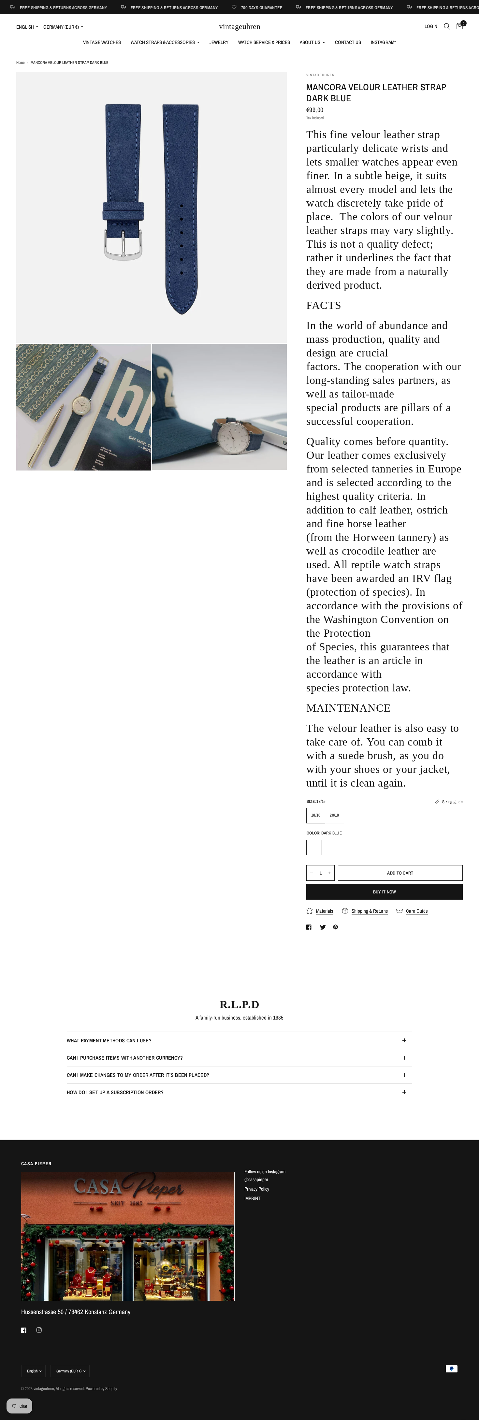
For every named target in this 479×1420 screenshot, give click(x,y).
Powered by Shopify (101, 1388)
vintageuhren (239, 26)
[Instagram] (43, 1330)
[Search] (447, 26)
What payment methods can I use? (109, 1040)
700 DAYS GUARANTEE (220, 7)
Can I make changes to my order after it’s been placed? (138, 1075)
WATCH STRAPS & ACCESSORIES (163, 42)
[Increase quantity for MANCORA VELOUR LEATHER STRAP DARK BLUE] (329, 872)
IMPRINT (252, 1198)
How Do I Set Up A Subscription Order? (115, 1092)
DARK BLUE (314, 847)
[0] (458, 26)
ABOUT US (310, 42)
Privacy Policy (256, 1188)
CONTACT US (348, 42)
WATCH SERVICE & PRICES (264, 42)
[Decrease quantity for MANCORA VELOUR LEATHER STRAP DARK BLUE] (311, 872)
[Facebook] (28, 1330)
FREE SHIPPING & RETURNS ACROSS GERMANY (133, 7)
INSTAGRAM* (383, 42)
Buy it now (384, 892)
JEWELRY (219, 42)
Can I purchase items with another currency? (125, 1057)
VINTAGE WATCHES (102, 42)
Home (20, 62)
